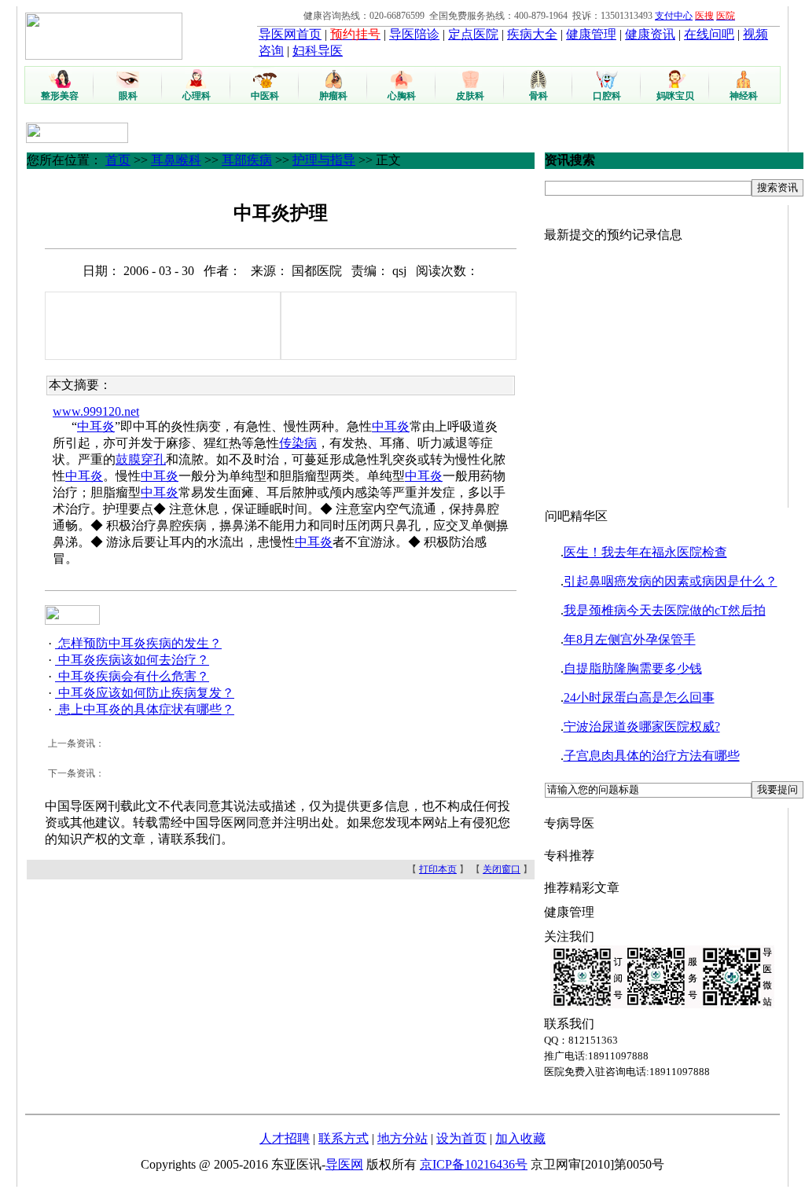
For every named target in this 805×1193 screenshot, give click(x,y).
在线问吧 (709, 34)
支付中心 (674, 15)
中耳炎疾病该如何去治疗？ (132, 659)
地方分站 (402, 1138)
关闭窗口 (501, 869)
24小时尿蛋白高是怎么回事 (639, 697)
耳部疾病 (247, 160)
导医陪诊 (414, 34)
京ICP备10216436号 (473, 1164)
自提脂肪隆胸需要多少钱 (633, 668)
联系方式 (343, 1138)
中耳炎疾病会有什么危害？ (132, 676)
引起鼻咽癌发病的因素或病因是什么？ (670, 581)
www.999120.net (96, 411)
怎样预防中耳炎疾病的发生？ (138, 643)
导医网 (344, 1164)
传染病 (298, 443)
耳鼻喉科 (176, 160)
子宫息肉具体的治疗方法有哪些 (652, 755)
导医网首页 (290, 34)
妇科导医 (317, 50)
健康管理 (591, 34)
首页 (117, 160)
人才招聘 (284, 1138)
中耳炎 (96, 426)
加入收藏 (520, 1138)
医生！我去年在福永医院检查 (645, 552)
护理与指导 (323, 160)
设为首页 (461, 1138)
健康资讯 (650, 34)
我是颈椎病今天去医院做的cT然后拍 (665, 610)
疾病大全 (532, 34)
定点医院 (473, 34)
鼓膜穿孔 (141, 459)
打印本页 (438, 869)
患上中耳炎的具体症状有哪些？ (144, 709)
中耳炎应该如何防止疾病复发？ (144, 692)
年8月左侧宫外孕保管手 (630, 639)
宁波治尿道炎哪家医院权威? (642, 726)
